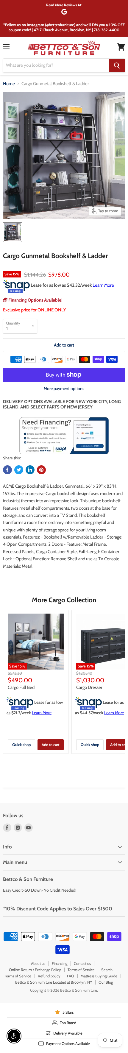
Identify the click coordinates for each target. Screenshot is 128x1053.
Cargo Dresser (89, 687)
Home (9, 83)
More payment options (64, 388)
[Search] (117, 65)
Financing (59, 963)
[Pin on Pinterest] (41, 469)
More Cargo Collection (64, 600)
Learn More (103, 285)
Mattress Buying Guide (99, 976)
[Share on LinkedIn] (30, 469)
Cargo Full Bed (21, 687)
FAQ (70, 976)
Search (107, 969)
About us (38, 963)
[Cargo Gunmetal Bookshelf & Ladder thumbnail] (12, 232)
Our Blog (106, 982)
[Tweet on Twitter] (18, 469)
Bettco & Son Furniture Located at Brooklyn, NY (53, 982)
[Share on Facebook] (7, 469)
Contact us (82, 963)
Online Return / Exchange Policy (35, 969)
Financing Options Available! (35, 300)
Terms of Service (81, 969)
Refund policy (49, 976)
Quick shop (21, 744)
